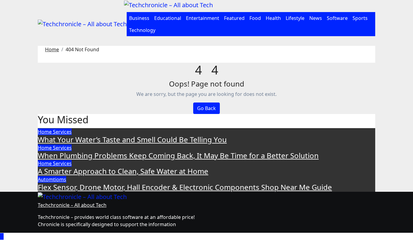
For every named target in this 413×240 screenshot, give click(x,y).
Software (337, 18)
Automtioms (52, 179)
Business (139, 18)
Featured (234, 18)
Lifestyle (295, 18)
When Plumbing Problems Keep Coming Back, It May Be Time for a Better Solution (178, 155)
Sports (360, 18)
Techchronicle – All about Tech (72, 205)
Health (273, 18)
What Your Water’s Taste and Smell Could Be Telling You (132, 139)
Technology (142, 30)
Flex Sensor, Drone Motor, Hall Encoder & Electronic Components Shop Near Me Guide (185, 187)
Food (255, 18)
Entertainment (202, 18)
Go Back (206, 108)
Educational (167, 18)
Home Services (55, 131)
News (315, 18)
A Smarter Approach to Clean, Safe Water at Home (123, 171)
